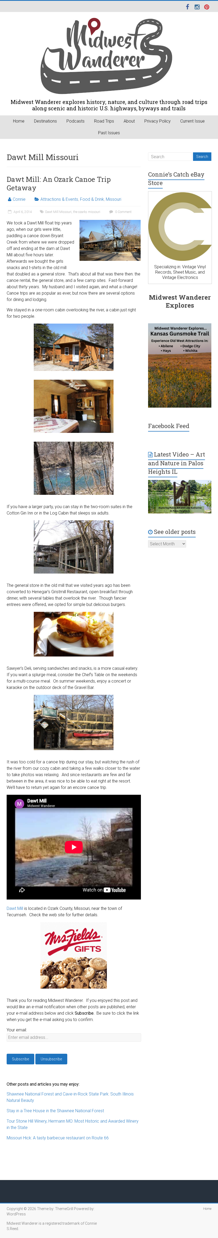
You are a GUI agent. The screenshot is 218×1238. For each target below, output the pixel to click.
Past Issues (109, 132)
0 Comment (123, 212)
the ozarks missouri (86, 212)
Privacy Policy (157, 121)
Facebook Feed (168, 426)
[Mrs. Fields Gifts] (73, 925)
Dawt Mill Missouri (58, 212)
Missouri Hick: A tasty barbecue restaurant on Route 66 (58, 1137)
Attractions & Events (59, 199)
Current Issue (192, 121)
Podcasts (75, 121)
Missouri (113, 199)
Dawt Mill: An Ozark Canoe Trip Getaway (59, 183)
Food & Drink (92, 199)
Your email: (17, 1029)
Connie (19, 199)
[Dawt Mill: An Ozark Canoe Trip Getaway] (110, 222)
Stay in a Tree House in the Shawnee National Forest (55, 1110)
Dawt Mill (15, 908)
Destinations (45, 121)
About (129, 121)
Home (18, 121)
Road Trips (104, 121)
